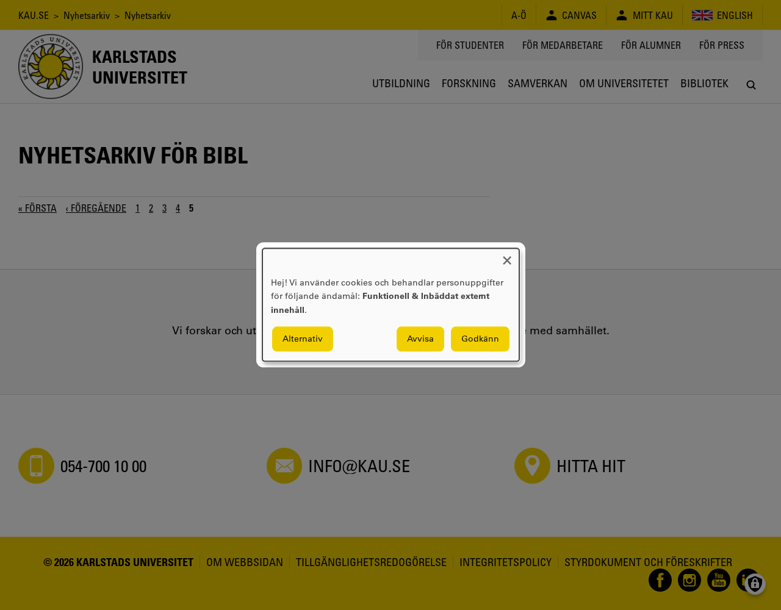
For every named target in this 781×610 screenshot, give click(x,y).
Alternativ (303, 339)
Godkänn (480, 339)
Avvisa (420, 339)
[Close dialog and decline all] (507, 256)
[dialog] (390, 304)
